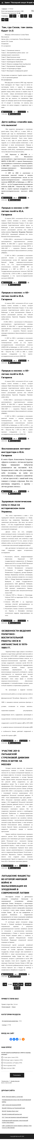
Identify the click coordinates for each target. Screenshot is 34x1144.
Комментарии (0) (15, 114)
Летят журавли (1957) (10, 1065)
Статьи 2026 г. (8, 112)
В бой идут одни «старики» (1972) (13, 1060)
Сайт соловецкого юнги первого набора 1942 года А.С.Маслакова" (17, 1127)
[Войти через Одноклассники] (23, 1039)
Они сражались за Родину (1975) (13, 1063)
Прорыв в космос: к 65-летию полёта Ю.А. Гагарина (15, 211)
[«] (11, 16)
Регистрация (6, 1007)
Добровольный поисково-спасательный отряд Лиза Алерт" (15, 1121)
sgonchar (22, 112)
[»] (6, 19)
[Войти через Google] (20, 1039)
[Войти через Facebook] (17, 1039)
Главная (4, 9)
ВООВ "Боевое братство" (10, 1111)
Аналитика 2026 (8, 741)
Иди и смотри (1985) (9, 1068)
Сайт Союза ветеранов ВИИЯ (11, 1105)
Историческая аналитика (10, 1021)
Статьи (4, 1025)
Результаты (5, 1081)
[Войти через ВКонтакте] (14, 1039)
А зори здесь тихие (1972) (11, 1057)
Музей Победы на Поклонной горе (13, 1108)
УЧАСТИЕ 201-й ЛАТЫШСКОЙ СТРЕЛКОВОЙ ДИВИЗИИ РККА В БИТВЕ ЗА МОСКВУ (15, 758)
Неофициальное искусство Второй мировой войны (16, 1101)
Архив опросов (15, 1081)
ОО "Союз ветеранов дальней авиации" (15, 1117)
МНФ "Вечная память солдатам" (12, 1096)
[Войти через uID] (11, 1039)
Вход (14, 1007)
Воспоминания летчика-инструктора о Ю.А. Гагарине (16, 452)
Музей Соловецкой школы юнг (12, 1114)
